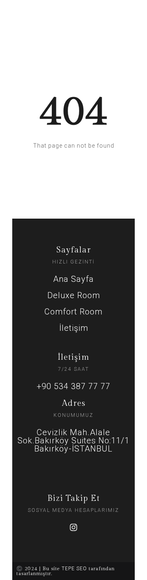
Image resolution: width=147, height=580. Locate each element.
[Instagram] (73, 527)
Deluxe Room (73, 295)
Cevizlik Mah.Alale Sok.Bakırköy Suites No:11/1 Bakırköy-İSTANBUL (73, 440)
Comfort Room (73, 312)
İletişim (73, 328)
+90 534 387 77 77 (73, 386)
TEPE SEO (74, 568)
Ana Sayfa (73, 279)
